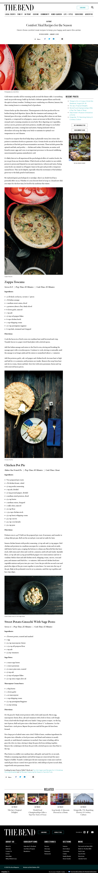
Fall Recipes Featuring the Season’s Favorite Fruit (35, 772)
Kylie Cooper (44, 34)
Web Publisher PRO (34, 867)
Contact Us (9, 851)
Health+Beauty (67, 856)
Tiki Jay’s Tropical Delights (78, 106)
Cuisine (36, 14)
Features (65, 846)
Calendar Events (82, 858)
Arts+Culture (66, 848)
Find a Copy (81, 851)
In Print (28, 14)
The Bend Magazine (14, 867)
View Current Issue (79, 130)
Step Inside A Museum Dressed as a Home (60, 811)
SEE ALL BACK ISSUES (79, 163)
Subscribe (82, 8)
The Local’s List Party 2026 (85, 846)
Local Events (10, 14)
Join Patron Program (29, 848)
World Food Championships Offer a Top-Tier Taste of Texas (38, 812)
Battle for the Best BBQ (84, 848)
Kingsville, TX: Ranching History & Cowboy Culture (83, 812)
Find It (20, 14)
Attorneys (47, 848)
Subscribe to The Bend (30, 846)
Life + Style (68, 14)
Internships (9, 856)
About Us (8, 846)
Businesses (47, 851)
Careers (8, 853)
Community (45, 14)
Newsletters (58, 832)
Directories (81, 856)
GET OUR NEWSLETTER (79, 125)
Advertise (89, 14)
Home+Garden (56, 14)
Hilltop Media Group (11, 858)
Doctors (47, 846)
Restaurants (48, 853)
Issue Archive (81, 853)
